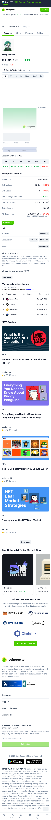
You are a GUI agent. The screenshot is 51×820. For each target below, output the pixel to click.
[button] (44, 233)
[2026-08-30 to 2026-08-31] (40, 76)
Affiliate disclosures (9, 287)
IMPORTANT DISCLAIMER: (13, 769)
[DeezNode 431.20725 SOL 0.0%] (17, 584)
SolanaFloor (30, 289)
